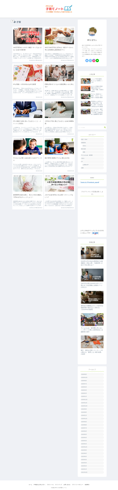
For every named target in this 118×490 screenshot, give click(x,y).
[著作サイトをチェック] (87, 60)
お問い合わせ (67, 484)
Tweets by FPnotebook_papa (89, 182)
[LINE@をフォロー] (97, 60)
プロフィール (50, 484)
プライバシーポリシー (77, 484)
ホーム (30, 484)
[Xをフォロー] (90, 60)
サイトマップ (58, 484)
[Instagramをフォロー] (93, 60)
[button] (104, 127)
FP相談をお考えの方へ (39, 484)
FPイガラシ (92, 40)
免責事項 (87, 484)
